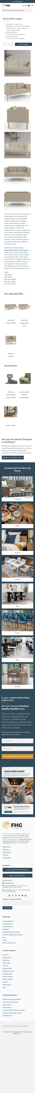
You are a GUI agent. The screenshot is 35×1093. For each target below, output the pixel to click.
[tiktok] (19, 895)
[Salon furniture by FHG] (17, 584)
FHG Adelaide (7, 857)
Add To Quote (23, 44)
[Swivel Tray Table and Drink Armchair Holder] (24, 378)
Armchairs (6, 955)
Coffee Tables (6, 963)
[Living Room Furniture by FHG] (17, 477)
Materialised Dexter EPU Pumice (16, 250)
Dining (17, 526)
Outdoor (17, 579)
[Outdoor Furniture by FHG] (17, 557)
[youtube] (22, 895)
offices (22, 841)
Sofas (4, 987)
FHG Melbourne (7, 852)
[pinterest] (16, 895)
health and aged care (25, 839)
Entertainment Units (8, 971)
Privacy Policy (6, 1031)
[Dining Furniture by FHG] (17, 504)
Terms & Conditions (15, 1031)
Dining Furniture (7, 968)
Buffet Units (6, 960)
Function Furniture (8, 976)
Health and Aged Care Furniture (12, 999)
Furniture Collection (8, 921)
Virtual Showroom (8, 926)
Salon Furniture (7, 984)
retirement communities (9, 841)
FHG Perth (5, 855)
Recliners (5, 982)
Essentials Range (7, 974)
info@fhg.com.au (9, 883)
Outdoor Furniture (8, 979)
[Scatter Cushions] (10, 412)
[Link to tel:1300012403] (13, 1)
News (4, 937)
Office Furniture (7, 1007)
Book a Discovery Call (9, 943)
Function (17, 633)
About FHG (6, 929)
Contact (5, 940)
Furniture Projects (8, 924)
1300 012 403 (8, 880)
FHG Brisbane (7, 847)
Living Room (17, 499)
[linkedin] (25, 895)
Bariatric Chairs (7, 957)
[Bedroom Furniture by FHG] (17, 531)
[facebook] (12, 895)
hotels (18, 841)
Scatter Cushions (11, 425)
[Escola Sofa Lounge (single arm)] (24, 306)
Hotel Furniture (7, 1004)
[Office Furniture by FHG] (17, 638)
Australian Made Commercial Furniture (14, 1010)
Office (17, 660)
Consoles (5, 965)
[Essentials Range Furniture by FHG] (17, 665)
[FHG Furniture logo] (6, 5)
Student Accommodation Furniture (12, 1013)
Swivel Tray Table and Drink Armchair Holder (24, 394)
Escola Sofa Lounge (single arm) (24, 323)
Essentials (17, 686)
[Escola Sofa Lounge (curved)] (10, 306)
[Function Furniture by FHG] (17, 611)
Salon (17, 606)
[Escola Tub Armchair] (10, 340)
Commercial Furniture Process (11, 932)
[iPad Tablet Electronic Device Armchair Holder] (10, 378)
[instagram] (9, 895)
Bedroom (17, 552)
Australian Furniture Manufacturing (13, 934)
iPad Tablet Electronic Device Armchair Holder (11, 394)
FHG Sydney (6, 849)
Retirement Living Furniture (10, 1002)
